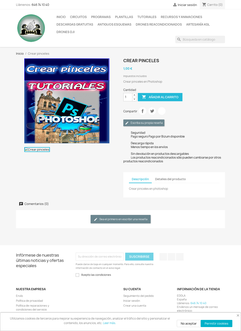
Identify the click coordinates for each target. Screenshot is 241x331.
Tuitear (152, 111)
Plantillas (124, 17)
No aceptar (189, 323)
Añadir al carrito (160, 97)
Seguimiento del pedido (138, 296)
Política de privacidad (29, 300)
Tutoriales (146, 17)
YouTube (171, 257)
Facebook (163, 257)
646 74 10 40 (40, 5)
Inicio (61, 17)
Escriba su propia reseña (146, 123)
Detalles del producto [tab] (170, 179)
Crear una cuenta (134, 305)
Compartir (142, 111)
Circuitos (78, 17)
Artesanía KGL (198, 24)
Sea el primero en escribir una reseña (123, 219)
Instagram (180, 257)
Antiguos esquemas (114, 24)
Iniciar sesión (131, 300)
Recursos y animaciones (181, 17)
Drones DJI (65, 32)
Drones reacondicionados (159, 24)
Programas (101, 17)
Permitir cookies (216, 323)
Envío (19, 296)
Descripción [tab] (140, 179)
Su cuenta (132, 289)
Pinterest (161, 111)
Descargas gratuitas (74, 24)
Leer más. (109, 323)
